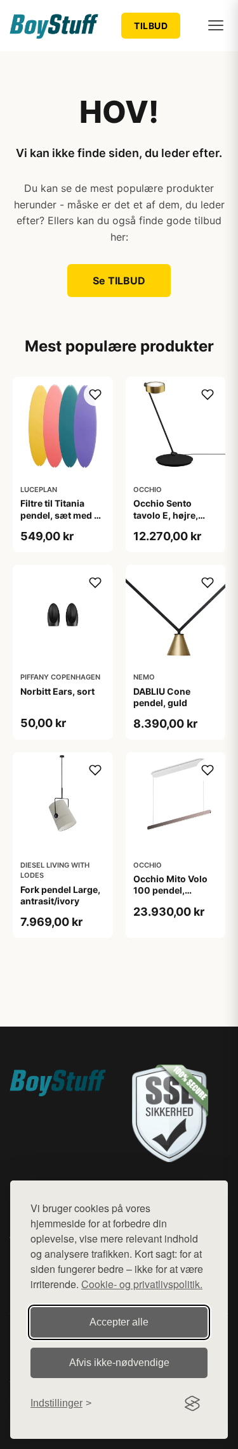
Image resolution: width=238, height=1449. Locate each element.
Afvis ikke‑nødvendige (119, 1362)
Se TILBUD (119, 280)
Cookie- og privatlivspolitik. (141, 1284)
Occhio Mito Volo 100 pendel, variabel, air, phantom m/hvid (170, 896)
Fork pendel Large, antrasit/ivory (60, 895)
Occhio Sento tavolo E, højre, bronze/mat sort (168, 514)
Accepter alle (119, 1322)
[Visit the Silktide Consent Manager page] (192, 1403)
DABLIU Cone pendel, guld (161, 697)
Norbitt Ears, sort (57, 691)
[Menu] (215, 25)
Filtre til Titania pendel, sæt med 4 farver (60, 514)
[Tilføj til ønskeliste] (95, 394)
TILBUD (151, 25)
